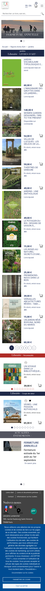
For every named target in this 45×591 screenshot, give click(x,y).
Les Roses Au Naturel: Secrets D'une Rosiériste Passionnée (32, 254)
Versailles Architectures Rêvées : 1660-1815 (32, 302)
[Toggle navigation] (42, 6)
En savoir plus (30, 463)
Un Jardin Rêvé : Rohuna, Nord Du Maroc (33, 322)
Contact (11, 497)
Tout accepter (22, 586)
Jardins (31, 46)
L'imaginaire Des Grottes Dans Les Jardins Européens (33, 92)
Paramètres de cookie (21, 579)
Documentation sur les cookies (22, 573)
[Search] (42, 13)
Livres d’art (10, 492)
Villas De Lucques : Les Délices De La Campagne (31, 143)
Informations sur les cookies (27, 497)
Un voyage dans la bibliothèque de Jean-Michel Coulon (32, 371)
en (30, 5)
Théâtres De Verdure (31, 168)
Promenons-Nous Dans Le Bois (31, 278)
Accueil (5, 46)
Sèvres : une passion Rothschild (30, 407)
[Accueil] (21, 5)
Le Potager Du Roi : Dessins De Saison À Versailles (32, 224)
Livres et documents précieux (27, 492)
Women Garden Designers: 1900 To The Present (33, 115)
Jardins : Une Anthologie (31, 192)
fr (26, 5)
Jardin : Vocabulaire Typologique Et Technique (33, 63)
